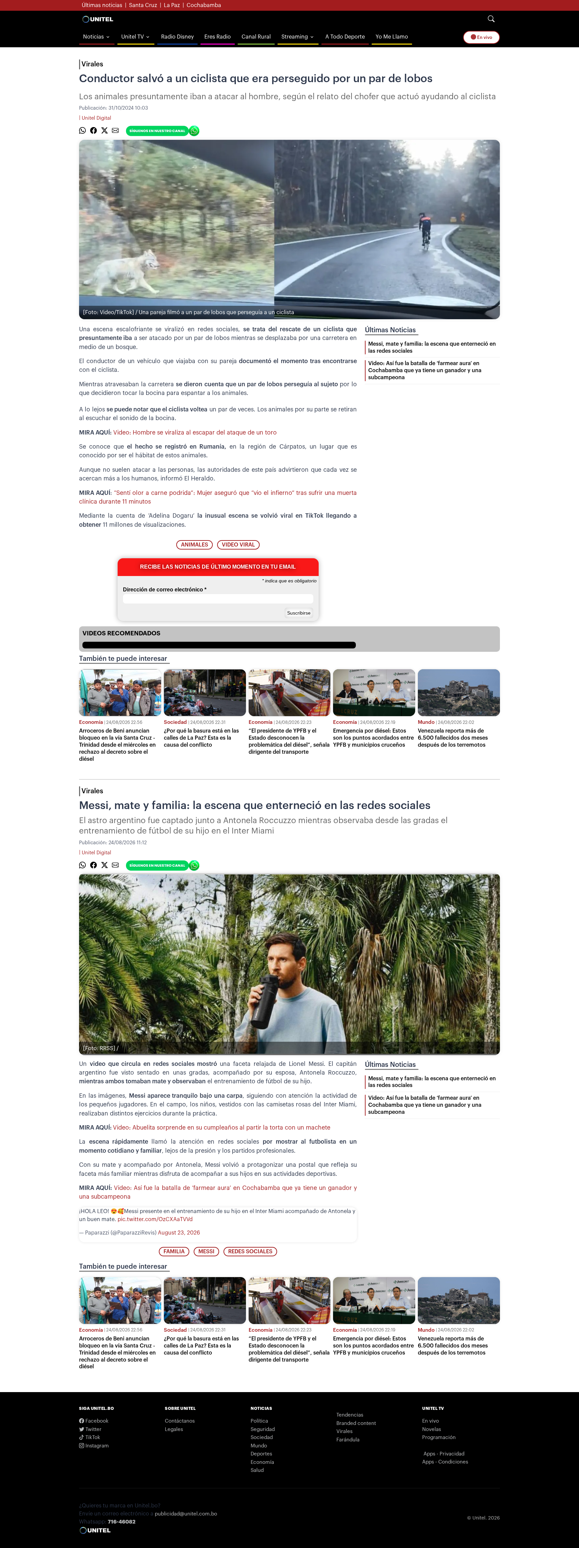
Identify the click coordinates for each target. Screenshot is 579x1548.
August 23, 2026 (179, 1233)
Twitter (93, 1429)
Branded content (356, 1423)
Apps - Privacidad (444, 1453)
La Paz (172, 5)
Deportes (261, 1453)
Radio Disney (177, 37)
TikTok (92, 1437)
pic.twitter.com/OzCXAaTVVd (155, 1219)
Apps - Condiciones (445, 1462)
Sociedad (175, 722)
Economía (91, 722)
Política (259, 1421)
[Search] (491, 19)
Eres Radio (217, 37)
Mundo (426, 722)
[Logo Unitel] (98, 19)
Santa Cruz (143, 5)
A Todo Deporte (345, 37)
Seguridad (263, 1429)
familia (174, 1251)
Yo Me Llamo (392, 37)
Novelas (431, 1429)
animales (194, 545)
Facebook (96, 1421)
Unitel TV (132, 37)
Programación (439, 1437)
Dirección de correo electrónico (164, 589)
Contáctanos (180, 1421)
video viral (238, 545)
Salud (257, 1470)
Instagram (96, 1445)
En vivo (484, 37)
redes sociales (250, 1251)
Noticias (93, 37)
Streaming (294, 37)
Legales (174, 1429)
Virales (92, 64)
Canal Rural (256, 37)
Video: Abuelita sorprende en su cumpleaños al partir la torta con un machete (221, 1128)
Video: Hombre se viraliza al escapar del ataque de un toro (195, 433)
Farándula (348, 1439)
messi (206, 1251)
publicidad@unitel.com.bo (186, 1513)
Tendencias (349, 1415)
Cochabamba (204, 5)
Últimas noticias (102, 5)
